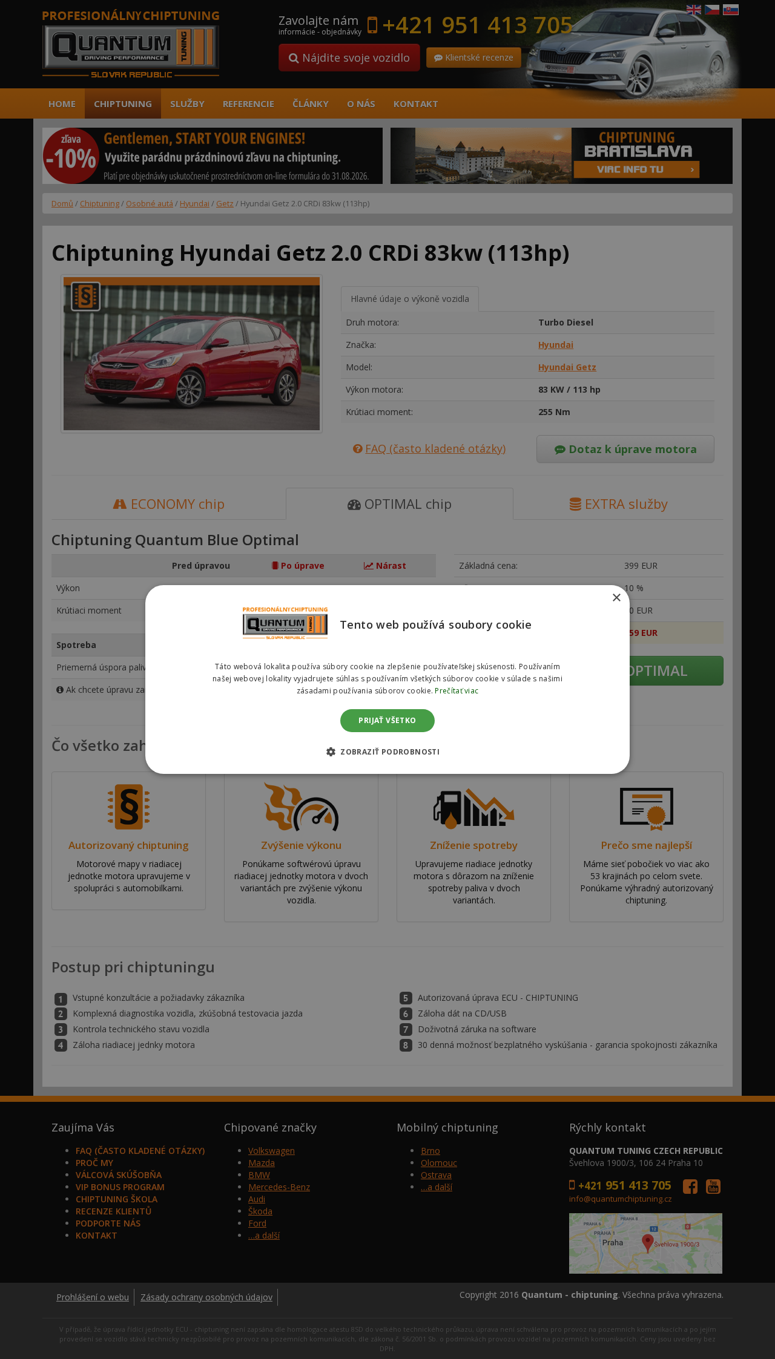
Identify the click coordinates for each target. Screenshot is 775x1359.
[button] (387, 751)
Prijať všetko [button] (387, 720)
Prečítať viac (456, 691)
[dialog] (387, 679)
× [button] (616, 598)
